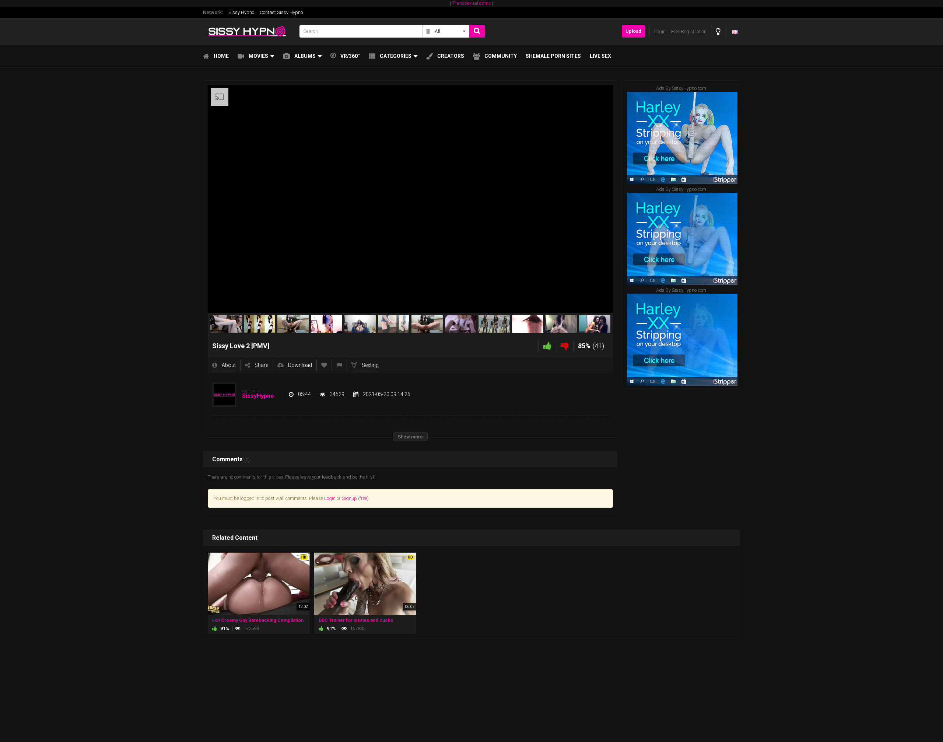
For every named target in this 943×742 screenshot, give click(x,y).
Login (330, 498)
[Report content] (339, 365)
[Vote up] (547, 346)
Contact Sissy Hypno (281, 12)
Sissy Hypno (241, 12)
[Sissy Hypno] (249, 31)
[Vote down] (565, 346)
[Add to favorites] (324, 365)
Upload (633, 31)
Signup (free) (355, 498)
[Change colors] (718, 31)
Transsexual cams (471, 3)
